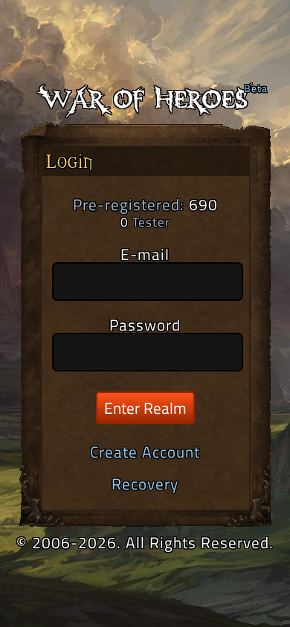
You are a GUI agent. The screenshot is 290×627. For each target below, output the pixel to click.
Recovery (145, 484)
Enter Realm (145, 408)
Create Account (145, 452)
